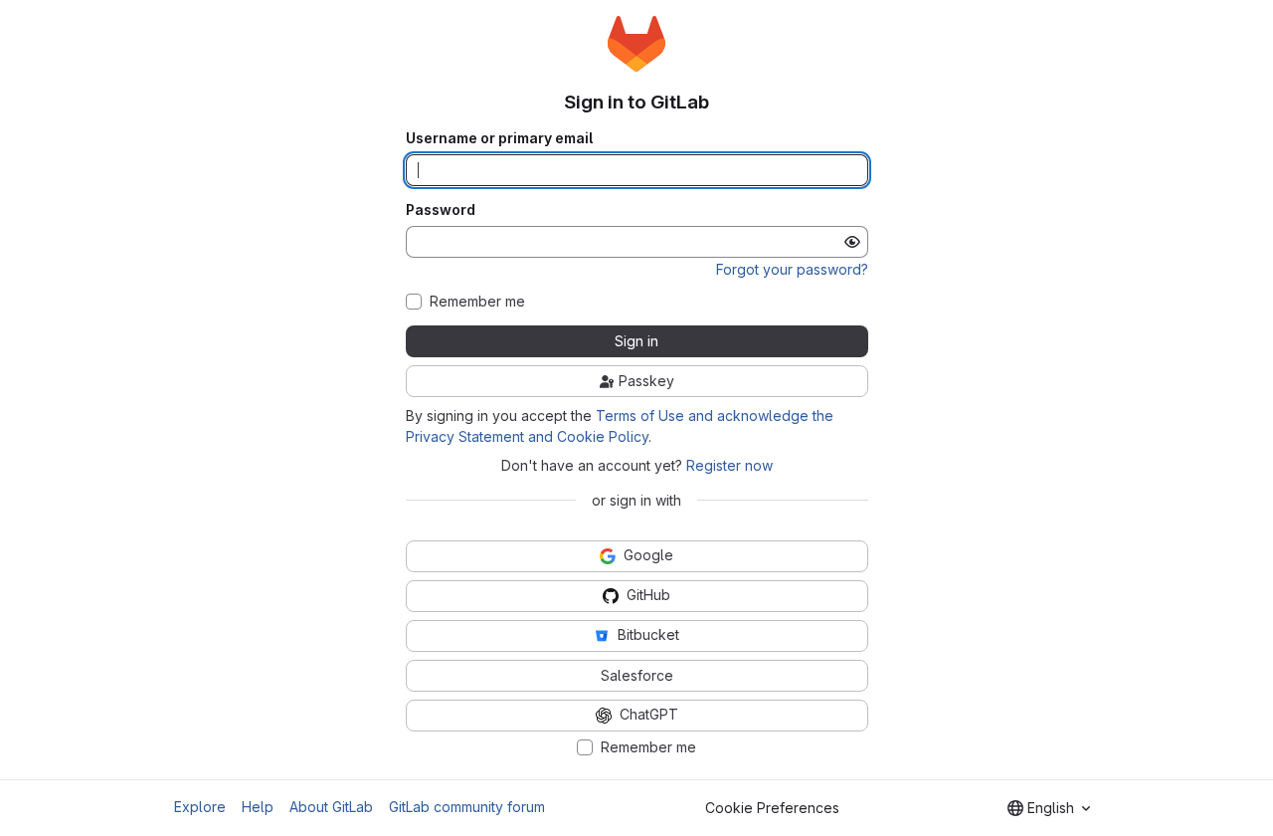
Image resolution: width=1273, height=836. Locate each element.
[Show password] (852, 242)
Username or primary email (499, 138)
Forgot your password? (792, 269)
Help (257, 806)
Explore (200, 806)
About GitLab (331, 806)
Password (440, 210)
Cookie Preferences (772, 807)
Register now (729, 465)
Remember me (477, 302)
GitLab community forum (467, 806)
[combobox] (1049, 808)
